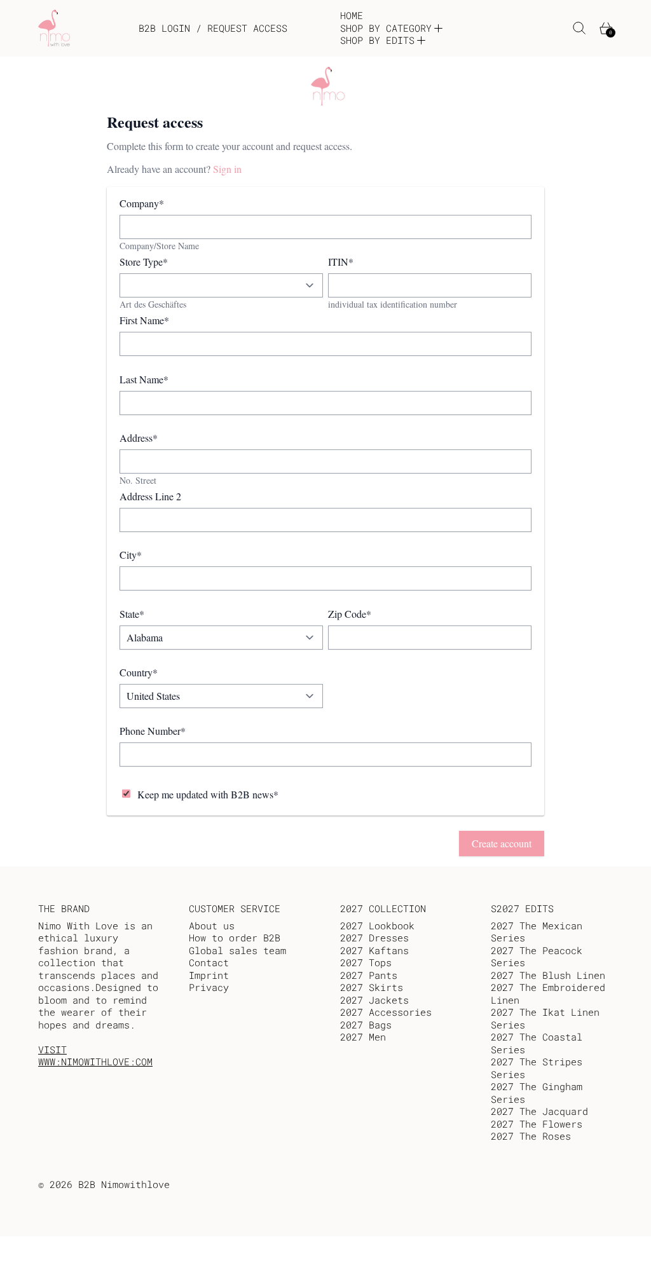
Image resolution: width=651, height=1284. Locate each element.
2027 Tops (366, 962)
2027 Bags (366, 1024)
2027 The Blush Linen (548, 975)
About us (212, 925)
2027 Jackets (374, 1000)
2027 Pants (368, 975)
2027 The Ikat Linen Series (545, 1018)
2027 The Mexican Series (536, 932)
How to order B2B (234, 937)
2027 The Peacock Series (536, 956)
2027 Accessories (386, 1012)
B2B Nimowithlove (124, 1184)
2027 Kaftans (374, 950)
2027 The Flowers (536, 1123)
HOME (351, 16)
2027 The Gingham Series (536, 1092)
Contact (209, 962)
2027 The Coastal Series (536, 1043)
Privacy (209, 987)
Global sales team (237, 950)
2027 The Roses (531, 1136)
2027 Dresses (374, 937)
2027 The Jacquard (539, 1111)
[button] (579, 28)
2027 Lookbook (377, 925)
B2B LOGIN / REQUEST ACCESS (213, 28)
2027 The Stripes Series (536, 1068)
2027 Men (363, 1036)
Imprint (209, 975)
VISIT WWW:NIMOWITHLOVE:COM (95, 1056)
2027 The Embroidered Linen (548, 993)
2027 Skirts (371, 987)
